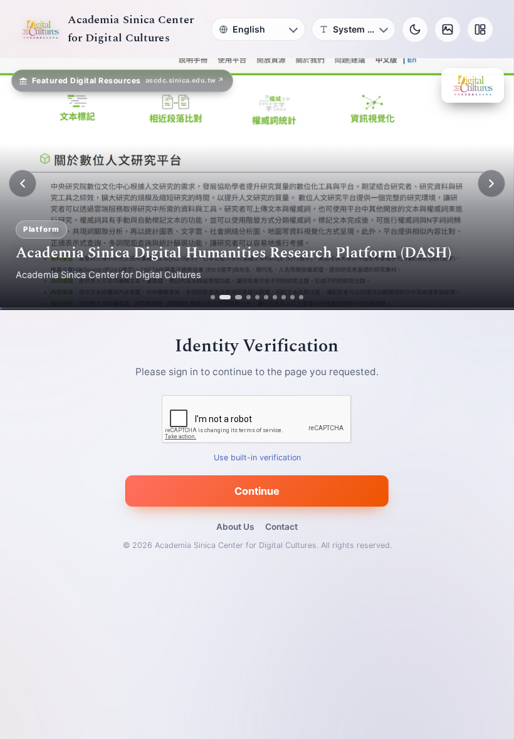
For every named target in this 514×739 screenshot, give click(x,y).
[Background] (447, 29)
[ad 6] (266, 297)
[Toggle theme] (415, 29)
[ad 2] (221, 297)
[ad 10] (301, 297)
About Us (235, 527)
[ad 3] (235, 297)
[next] (491, 183)
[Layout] (480, 29)
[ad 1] (213, 297)
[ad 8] (283, 297)
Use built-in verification (257, 457)
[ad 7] (275, 297)
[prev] (22, 183)
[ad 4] (248, 297)
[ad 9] (292, 297)
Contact (281, 527)
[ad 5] (257, 297)
